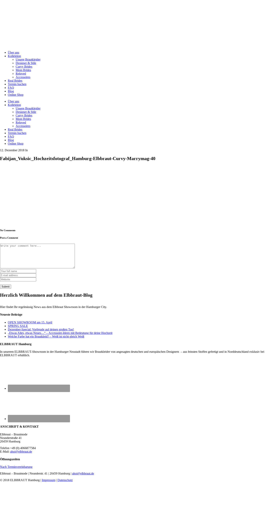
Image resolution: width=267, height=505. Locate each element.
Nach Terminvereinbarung (16, 466)
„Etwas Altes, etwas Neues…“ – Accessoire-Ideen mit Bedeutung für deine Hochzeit (60, 333)
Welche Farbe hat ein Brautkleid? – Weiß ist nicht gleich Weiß (46, 336)
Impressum (48, 480)
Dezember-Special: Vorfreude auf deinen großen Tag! (41, 329)
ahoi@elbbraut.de (21, 451)
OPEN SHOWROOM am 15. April (30, 322)
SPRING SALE (18, 326)
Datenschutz (65, 480)
